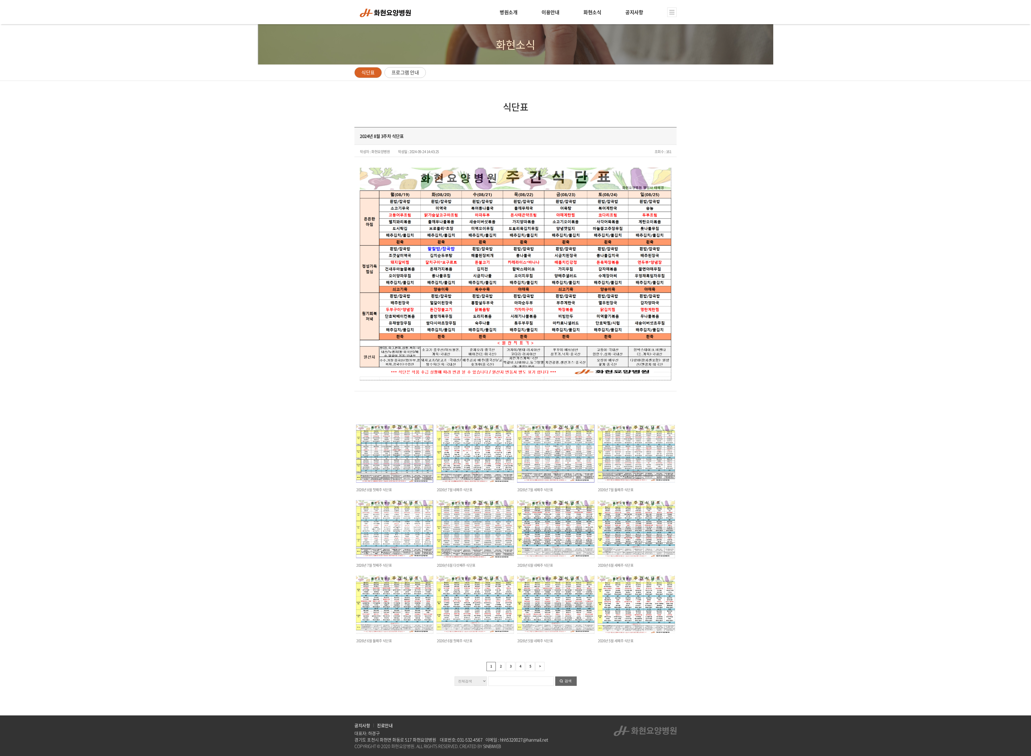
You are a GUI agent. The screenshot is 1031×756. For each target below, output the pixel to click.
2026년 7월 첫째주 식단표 (374, 565)
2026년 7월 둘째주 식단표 (615, 489)
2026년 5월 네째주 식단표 (535, 640)
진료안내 (385, 725)
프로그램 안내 (405, 72)
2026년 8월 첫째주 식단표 (374, 489)
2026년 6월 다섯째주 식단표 (456, 565)
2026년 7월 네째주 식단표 (454, 489)
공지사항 (362, 725)
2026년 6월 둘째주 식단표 (374, 640)
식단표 (368, 72)
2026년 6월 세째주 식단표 (615, 565)
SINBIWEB (492, 746)
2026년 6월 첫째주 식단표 (454, 640)
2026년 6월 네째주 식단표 (535, 565)
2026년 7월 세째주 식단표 (535, 489)
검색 (568, 681)
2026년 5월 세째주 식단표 (615, 640)
